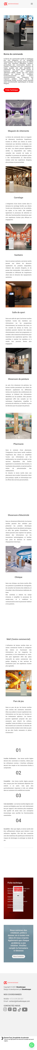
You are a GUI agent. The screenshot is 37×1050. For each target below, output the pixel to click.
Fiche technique (15, 883)
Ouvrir (12, 913)
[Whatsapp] (31, 1045)
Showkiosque (21, 987)
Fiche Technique (11, 90)
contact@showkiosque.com (19, 1001)
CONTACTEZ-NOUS (12, 1006)
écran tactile (20, 69)
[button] (30, 18)
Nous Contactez (18, 956)
